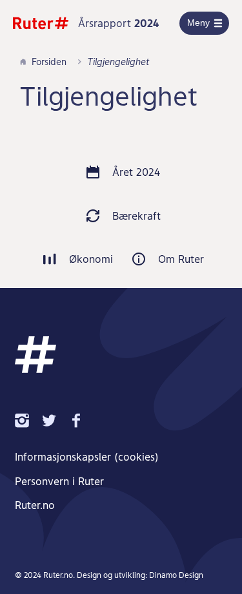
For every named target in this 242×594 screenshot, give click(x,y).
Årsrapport (118, 23)
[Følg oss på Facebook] (82, 420)
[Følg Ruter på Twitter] (55, 420)
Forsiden (49, 61)
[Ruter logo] (40, 23)
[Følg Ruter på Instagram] (28, 420)
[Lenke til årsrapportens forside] (35, 354)
